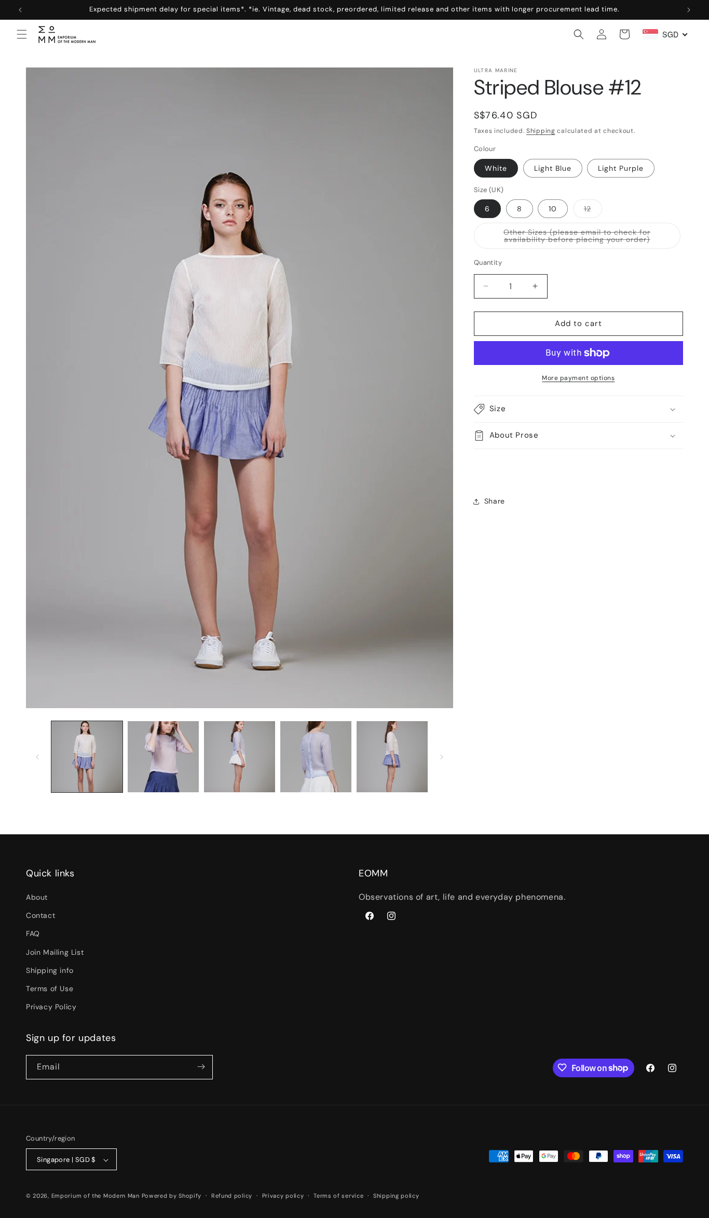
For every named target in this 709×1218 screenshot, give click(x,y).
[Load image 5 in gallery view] (239, 756)
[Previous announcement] (20, 10)
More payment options (578, 378)
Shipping (540, 131)
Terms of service (338, 1196)
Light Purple (621, 168)
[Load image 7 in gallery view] (392, 756)
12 (593, 211)
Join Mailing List (55, 952)
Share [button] (494, 501)
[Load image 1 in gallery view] (86, 756)
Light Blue (552, 168)
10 (553, 208)
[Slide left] (37, 757)
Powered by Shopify (172, 1196)
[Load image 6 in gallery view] (315, 756)
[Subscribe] (200, 1066)
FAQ (33, 934)
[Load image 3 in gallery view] (163, 756)
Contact (40, 916)
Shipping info (50, 970)
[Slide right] (441, 757)
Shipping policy (396, 1196)
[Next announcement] (688, 10)
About (37, 897)
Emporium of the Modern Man (95, 1196)
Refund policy (231, 1196)
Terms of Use (49, 989)
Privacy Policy (51, 1007)
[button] (21, 34)
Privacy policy (283, 1196)
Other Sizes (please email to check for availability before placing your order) (591, 238)
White (496, 168)
